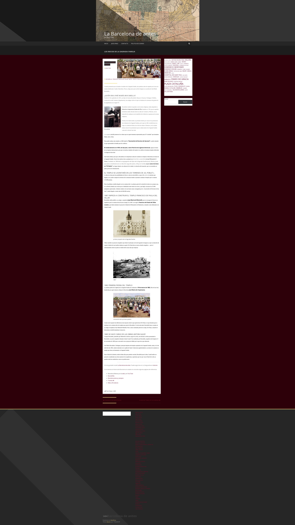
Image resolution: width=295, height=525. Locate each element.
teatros (137, 504)
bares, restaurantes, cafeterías (144, 444)
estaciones (138, 465)
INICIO (106, 43)
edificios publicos (140, 461)
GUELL (172, 73)
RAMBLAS (179, 88)
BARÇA (179, 62)
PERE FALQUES (168, 81)
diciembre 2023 (139, 426)
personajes (138, 490)
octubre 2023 (139, 429)
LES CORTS (185, 75)
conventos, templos (110, 62)
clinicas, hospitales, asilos (142, 453)
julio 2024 (138, 414)
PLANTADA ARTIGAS (178, 81)
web (123, 373)
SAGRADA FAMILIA (149, 79)
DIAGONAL (176, 65)
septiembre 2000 (140, 436)
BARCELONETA (167, 61)
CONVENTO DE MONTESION (113, 400)
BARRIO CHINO (174, 62)
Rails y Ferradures (113, 383)
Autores (155, 365)
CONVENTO (186, 63)
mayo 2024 (138, 417)
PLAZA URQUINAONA (169, 86)
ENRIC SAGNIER (186, 69)
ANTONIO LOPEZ (167, 60)
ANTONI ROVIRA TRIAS (178, 60)
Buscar (166, 99)
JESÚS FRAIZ (114, 43)
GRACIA (189, 71)
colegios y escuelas (140, 455)
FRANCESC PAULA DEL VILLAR (120, 79)
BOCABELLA (109, 79)
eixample (107, 64)
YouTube (130, 373)
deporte (137, 460)
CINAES (174, 63)
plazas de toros (139, 492)
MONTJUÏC (176, 77)
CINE (178, 63)
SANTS (186, 90)
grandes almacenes (141, 466)
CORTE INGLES (168, 65)
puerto (137, 495)
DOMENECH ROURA (170, 69)
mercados (138, 477)
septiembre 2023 (140, 431)
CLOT (181, 63)
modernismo (139, 478)
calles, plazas (139, 449)
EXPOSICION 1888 (178, 71)
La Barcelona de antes (130, 33)
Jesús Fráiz (108, 68)
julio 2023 (138, 434)
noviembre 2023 (140, 427)
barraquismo (139, 446)
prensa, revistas (140, 493)
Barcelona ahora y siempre (115, 378)
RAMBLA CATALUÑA (170, 88)
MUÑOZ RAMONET (184, 77)
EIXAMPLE (179, 69)
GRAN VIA (167, 73)
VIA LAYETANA (168, 91)
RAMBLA (188, 86)
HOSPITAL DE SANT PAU (173, 75)
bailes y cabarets (140, 443)
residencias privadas (141, 502)
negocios (138, 483)
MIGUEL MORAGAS (168, 77)
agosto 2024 (139, 412)
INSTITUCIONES (140, 473)
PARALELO (167, 79)
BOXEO (184, 62)
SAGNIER (185, 88)
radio (136, 497)
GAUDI (130, 79)
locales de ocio (139, 475)
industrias (138, 470)
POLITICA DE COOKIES (137, 43)
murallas (137, 482)
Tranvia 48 (111, 380)
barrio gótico (139, 448)
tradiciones (138, 505)
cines (136, 451)
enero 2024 (138, 424)
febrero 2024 (139, 422)
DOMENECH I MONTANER (174, 67)
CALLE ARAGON (167, 63)
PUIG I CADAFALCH (179, 86)
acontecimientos (140, 441)
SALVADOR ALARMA (178, 90)
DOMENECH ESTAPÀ (183, 65)
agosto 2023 (139, 433)
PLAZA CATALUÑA (173, 83)
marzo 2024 (138, 421)
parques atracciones (141, 487)
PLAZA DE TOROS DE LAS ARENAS (149, 400)
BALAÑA (188, 60)
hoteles (137, 468)
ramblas (137, 498)
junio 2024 (138, 416)
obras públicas (139, 485)
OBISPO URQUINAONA (138, 79)
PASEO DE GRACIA (180, 79)
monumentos (139, 480)
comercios (138, 456)
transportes (138, 507)
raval (136, 500)
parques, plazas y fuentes (142, 488)
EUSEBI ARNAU (168, 71)
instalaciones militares (141, 471)
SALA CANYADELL (168, 90)
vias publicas (139, 509)
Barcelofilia (111, 376)
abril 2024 (138, 419)
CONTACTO (124, 43)
